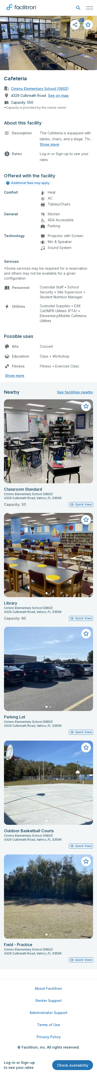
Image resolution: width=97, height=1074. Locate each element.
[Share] (75, 25)
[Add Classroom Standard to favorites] (86, 406)
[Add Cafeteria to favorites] (88, 25)
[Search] (78, 8)
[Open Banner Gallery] (48, 43)
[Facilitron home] (21, 11)
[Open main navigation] (89, 7)
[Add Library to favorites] (86, 520)
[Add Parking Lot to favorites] (86, 634)
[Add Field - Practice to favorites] (86, 861)
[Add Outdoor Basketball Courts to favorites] (86, 747)
